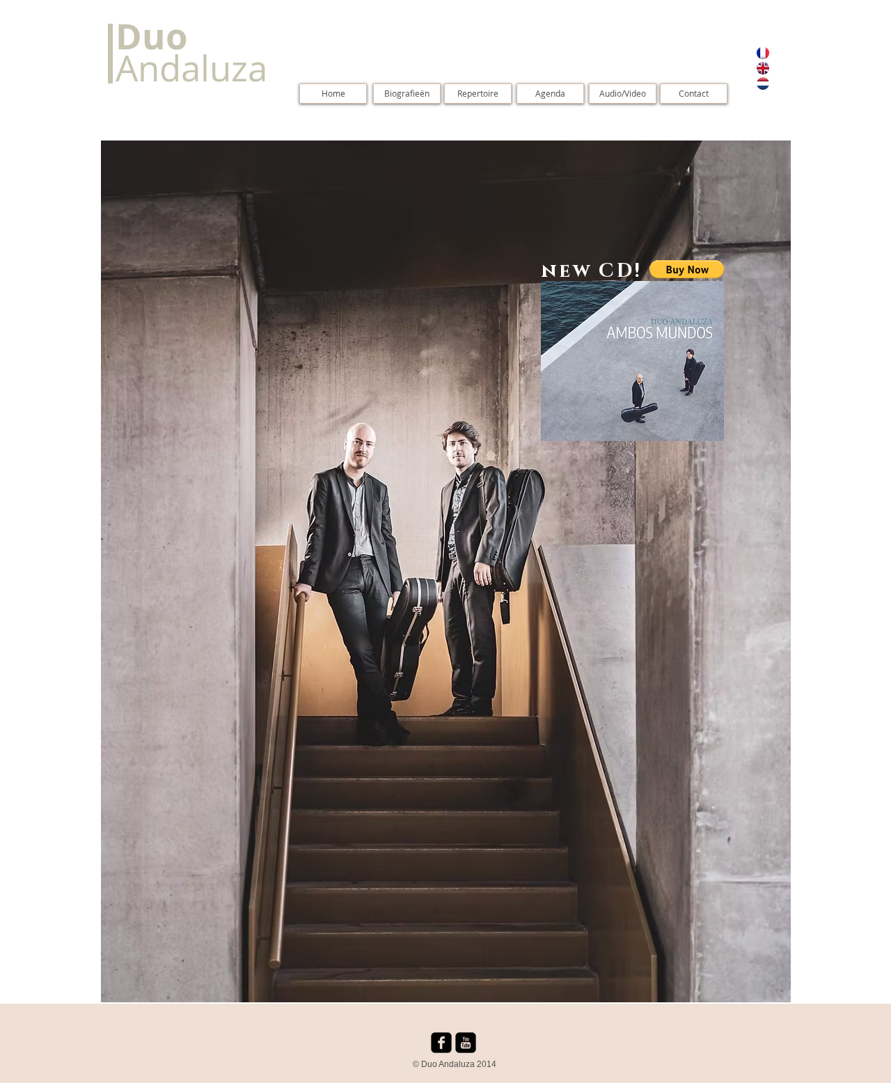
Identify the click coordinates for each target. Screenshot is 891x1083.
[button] (686, 269)
